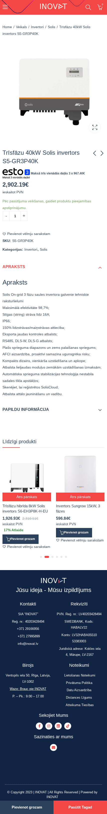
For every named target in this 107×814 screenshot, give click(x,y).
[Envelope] (53, 747)
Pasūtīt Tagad (80, 807)
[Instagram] (48, 726)
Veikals (21, 27)
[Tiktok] (67, 726)
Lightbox (95, 127)
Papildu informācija (25, 409)
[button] (41, 557)
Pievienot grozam (27, 807)
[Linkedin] (58, 726)
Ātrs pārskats (26, 497)
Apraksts (13, 267)
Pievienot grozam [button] (22, 539)
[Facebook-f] (39, 726)
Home (7, 27)
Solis (51, 27)
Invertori (37, 27)
